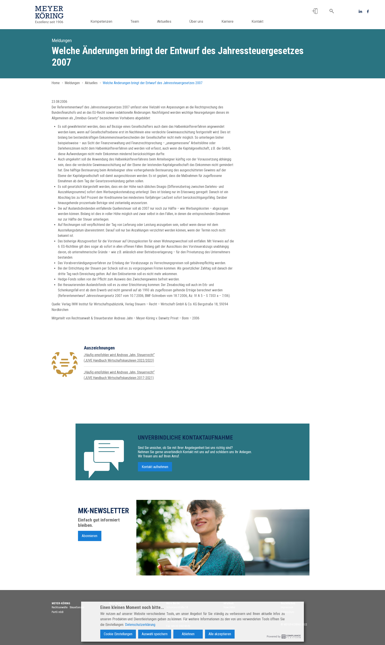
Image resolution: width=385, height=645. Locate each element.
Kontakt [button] (257, 21)
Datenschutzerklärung (140, 625)
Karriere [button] (227, 21)
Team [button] (135, 21)
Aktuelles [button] (164, 21)
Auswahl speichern (155, 634)
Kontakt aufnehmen (155, 467)
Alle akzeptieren (220, 634)
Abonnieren (89, 536)
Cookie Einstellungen (118, 634)
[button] (314, 11)
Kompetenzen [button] (101, 21)
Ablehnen (188, 634)
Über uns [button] (196, 21)
